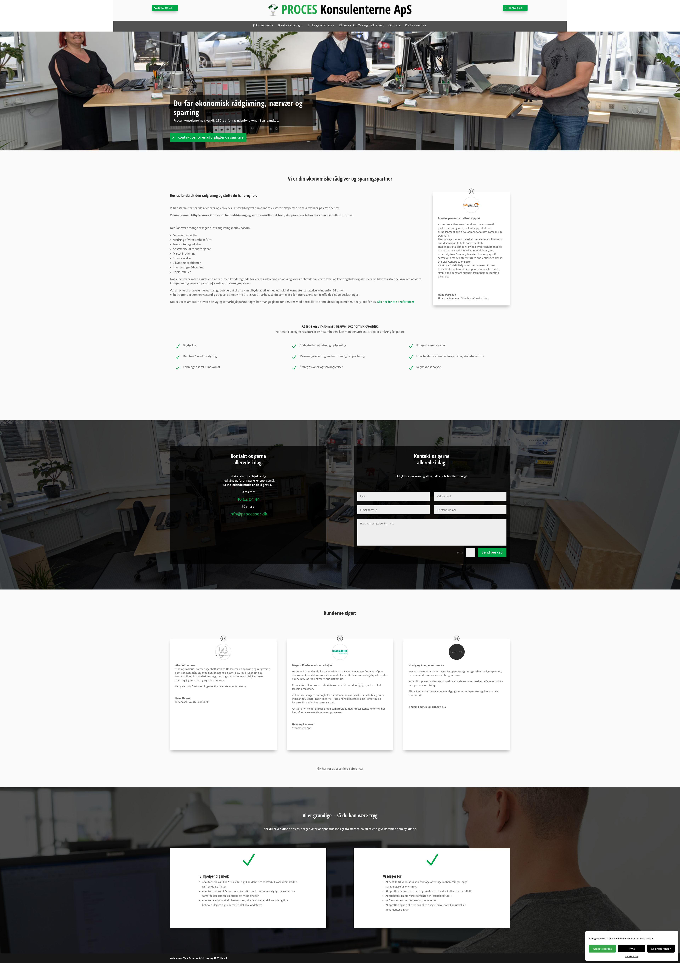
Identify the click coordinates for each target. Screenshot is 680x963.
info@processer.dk (248, 514)
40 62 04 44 (164, 8)
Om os (394, 25)
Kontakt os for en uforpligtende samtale (210, 137)
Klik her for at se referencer (395, 302)
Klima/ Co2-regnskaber (361, 25)
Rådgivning (289, 25)
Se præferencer (661, 948)
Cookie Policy (631, 956)
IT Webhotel (220, 958)
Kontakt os (515, 8)
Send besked (492, 552)
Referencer (416, 25)
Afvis (632, 948)
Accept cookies (602, 948)
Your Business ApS (193, 958)
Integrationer (321, 25)
